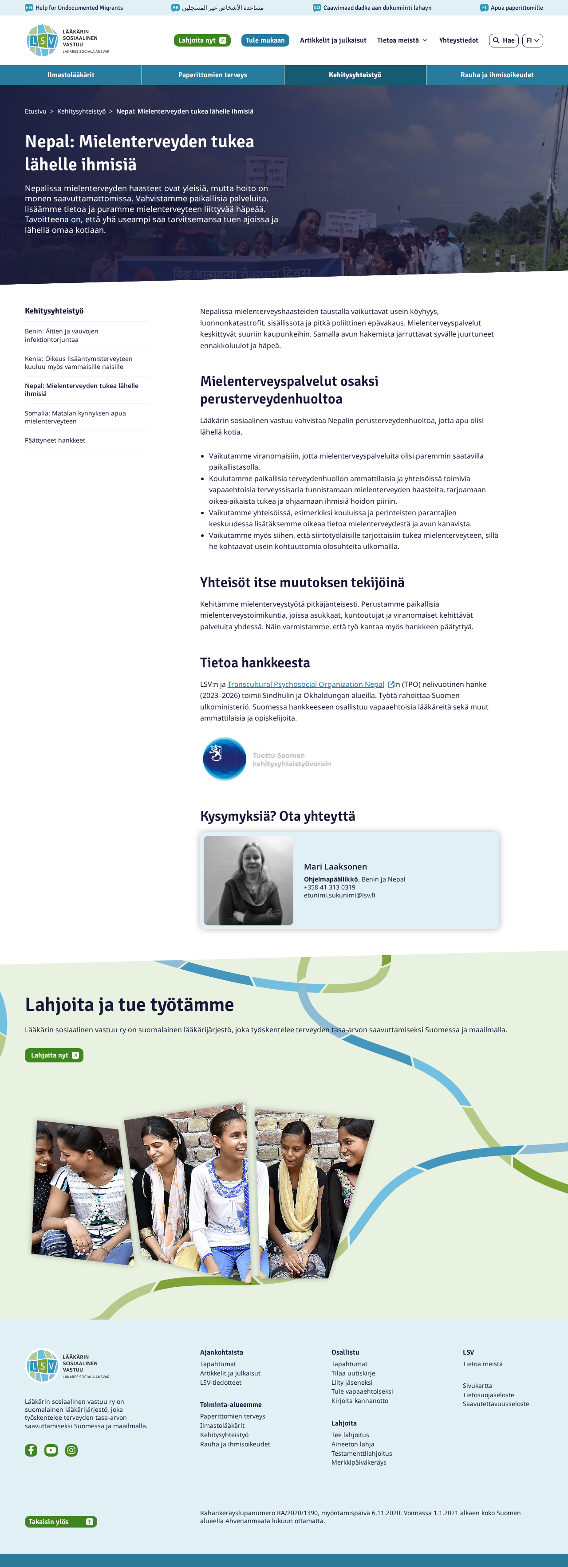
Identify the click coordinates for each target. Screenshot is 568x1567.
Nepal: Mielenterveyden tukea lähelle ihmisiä (81, 390)
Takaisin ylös (48, 1521)
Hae (509, 40)
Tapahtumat (218, 1363)
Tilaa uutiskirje (353, 1373)
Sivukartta (478, 1385)
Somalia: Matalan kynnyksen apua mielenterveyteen (75, 417)
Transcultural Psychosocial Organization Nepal (311, 684)
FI (529, 40)
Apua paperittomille (517, 8)
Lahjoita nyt (197, 40)
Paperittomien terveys (212, 75)
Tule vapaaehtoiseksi (362, 1391)
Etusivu (36, 111)
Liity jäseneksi (352, 1382)
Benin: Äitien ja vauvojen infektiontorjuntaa (62, 335)
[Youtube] (51, 1450)
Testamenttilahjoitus (361, 1453)
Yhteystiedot (458, 40)
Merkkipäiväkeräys (359, 1462)
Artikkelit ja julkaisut (333, 40)
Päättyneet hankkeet (55, 440)
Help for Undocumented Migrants (79, 8)
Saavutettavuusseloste (496, 1403)
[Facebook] (31, 1450)
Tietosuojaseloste (488, 1395)
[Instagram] (71, 1450)
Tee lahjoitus (350, 1434)
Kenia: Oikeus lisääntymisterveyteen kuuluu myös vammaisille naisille (79, 363)
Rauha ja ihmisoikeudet (497, 75)
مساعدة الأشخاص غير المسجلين (223, 8)
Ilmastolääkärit (71, 75)
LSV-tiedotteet (220, 1382)
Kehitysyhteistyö (355, 75)
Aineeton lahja (353, 1444)
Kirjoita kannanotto (359, 1400)
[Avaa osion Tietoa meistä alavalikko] (425, 40)
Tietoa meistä (398, 40)
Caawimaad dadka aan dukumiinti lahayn (377, 8)
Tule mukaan (265, 40)
